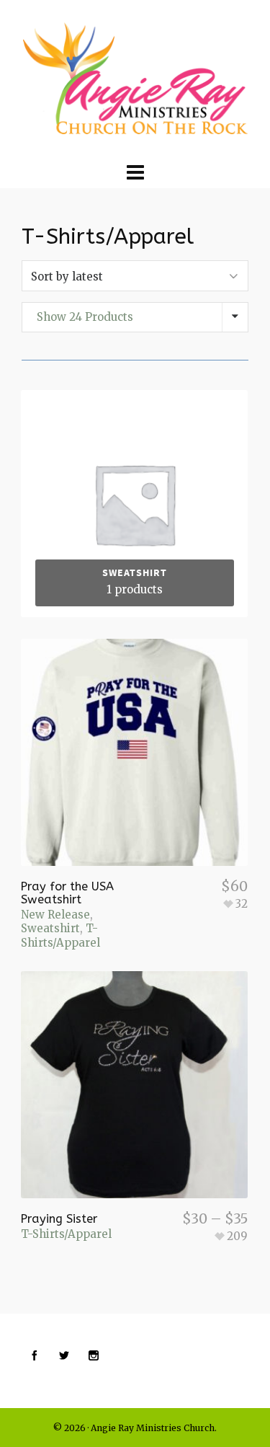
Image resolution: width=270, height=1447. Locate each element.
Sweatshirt (50, 928)
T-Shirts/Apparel (60, 935)
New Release (55, 914)
